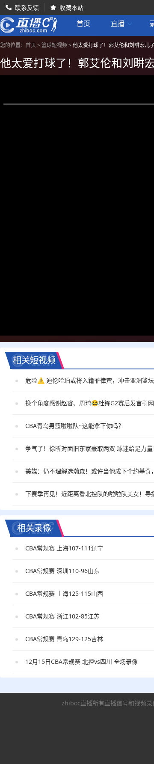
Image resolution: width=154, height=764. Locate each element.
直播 (122, 24)
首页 (83, 24)
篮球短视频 (54, 45)
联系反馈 (27, 7)
